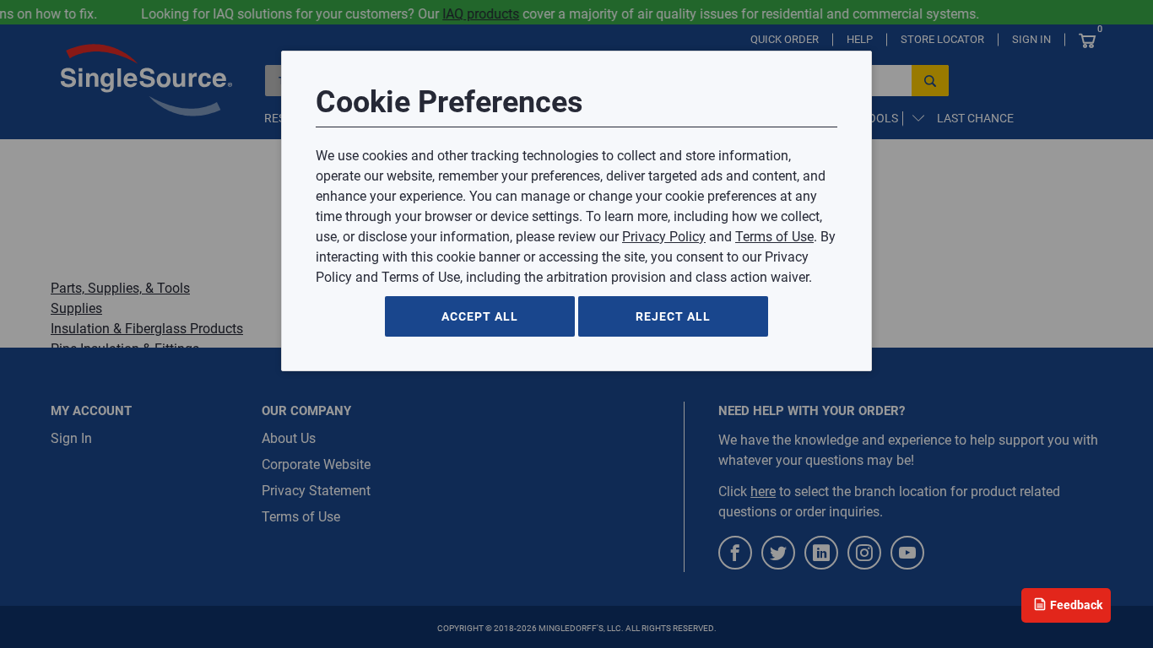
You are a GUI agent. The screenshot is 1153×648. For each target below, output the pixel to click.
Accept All (479, 316)
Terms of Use (774, 237)
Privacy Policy (664, 237)
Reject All (673, 316)
